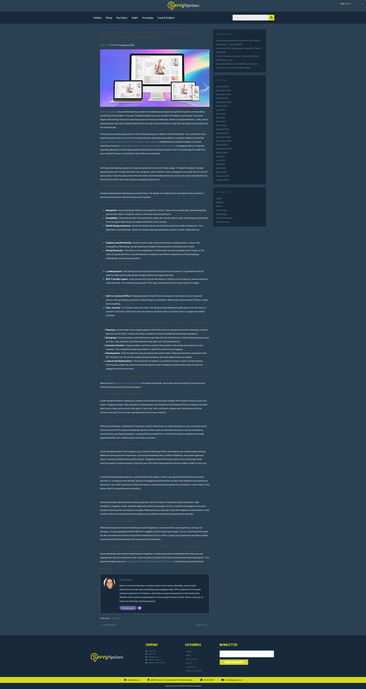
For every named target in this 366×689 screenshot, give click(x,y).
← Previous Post (108, 624)
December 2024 (223, 90)
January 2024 (222, 133)
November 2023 (223, 140)
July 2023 (220, 156)
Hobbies (98, 17)
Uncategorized (223, 221)
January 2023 (222, 179)
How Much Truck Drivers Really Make (233, 67)
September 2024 (224, 102)
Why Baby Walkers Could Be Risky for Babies (237, 63)
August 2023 (222, 152)
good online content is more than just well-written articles (147, 145)
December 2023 (223, 137)
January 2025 (222, 86)
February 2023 (222, 175)
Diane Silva (125, 579)
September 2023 (224, 148)
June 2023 (221, 160)
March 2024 (221, 125)
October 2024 (222, 98)
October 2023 (222, 144)
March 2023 (221, 172)
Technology (147, 17)
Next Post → (203, 624)
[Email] (139, 608)
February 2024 (222, 129)
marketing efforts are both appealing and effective (150, 561)
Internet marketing (109, 111)
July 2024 (220, 109)
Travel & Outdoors (166, 17)
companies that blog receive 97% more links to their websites (129, 141)
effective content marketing (127, 383)
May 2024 (220, 117)
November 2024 (223, 94)
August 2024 (222, 105)
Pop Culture (121, 17)
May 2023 (220, 164)
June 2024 (221, 113)
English (347, 4)
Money (109, 17)
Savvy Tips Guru (171, 686)
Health (135, 17)
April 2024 (221, 121)
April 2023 (220, 168)
